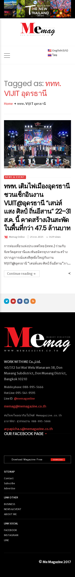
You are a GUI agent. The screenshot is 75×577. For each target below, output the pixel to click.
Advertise (9, 488)
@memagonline (24, 398)
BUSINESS (9, 504)
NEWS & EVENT (15, 177)
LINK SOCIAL (11, 523)
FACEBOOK (10, 530)
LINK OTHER (11, 497)
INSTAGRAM (11, 535)
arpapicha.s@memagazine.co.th (28, 429)
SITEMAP (9, 471)
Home (8, 104)
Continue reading (20, 274)
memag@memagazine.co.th (25, 406)
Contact (9, 478)
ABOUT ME (10, 514)
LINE (6, 540)
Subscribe (9, 483)
